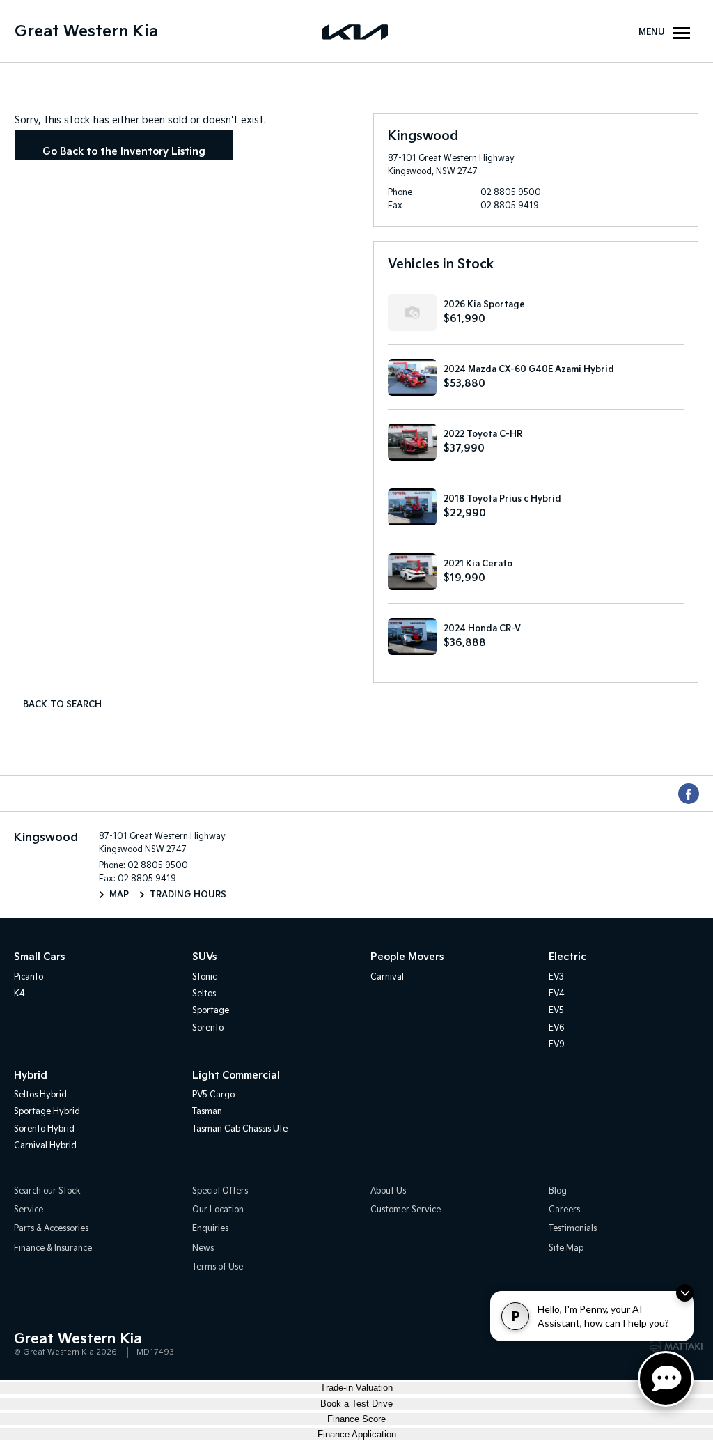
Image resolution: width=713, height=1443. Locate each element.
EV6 (557, 1028)
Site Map (566, 1248)
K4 (19, 994)
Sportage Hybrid (47, 1111)
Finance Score (356, 1419)
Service (28, 1210)
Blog (558, 1191)
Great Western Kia (86, 31)
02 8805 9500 (510, 192)
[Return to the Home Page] (27, 1344)
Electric (567, 957)
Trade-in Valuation (356, 1387)
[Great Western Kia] (356, 31)
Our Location (218, 1210)
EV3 (556, 977)
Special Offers (220, 1191)
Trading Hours (188, 895)
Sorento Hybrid (44, 1129)
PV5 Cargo (213, 1095)
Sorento (208, 1028)
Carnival (387, 977)
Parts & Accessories (51, 1229)
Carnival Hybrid (45, 1146)
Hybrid (30, 1075)
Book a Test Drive (356, 1403)
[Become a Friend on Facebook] (688, 793)
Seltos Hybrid (40, 1095)
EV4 (557, 994)
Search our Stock (47, 1191)
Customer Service (405, 1210)
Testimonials (573, 1229)
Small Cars (39, 957)
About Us (388, 1191)
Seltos (204, 994)
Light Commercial (236, 1075)
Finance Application (357, 1434)
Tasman (207, 1111)
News (203, 1248)
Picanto (28, 977)
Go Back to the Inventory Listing (123, 151)
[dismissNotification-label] (685, 1293)
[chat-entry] (666, 1379)
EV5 (556, 1010)
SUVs (204, 957)
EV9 (557, 1045)
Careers (564, 1210)
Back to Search (62, 705)
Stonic (204, 977)
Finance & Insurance (53, 1248)
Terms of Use (217, 1267)
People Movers (407, 957)
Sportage (210, 1010)
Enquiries (210, 1229)
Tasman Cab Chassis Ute (240, 1129)
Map (119, 895)
